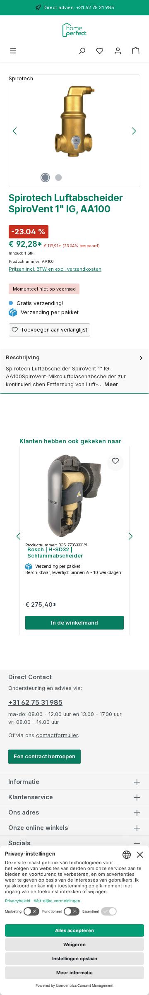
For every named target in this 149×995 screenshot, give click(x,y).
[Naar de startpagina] (74, 29)
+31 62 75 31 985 (35, 702)
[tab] (74, 371)
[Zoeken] (82, 51)
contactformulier (57, 735)
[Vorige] (15, 131)
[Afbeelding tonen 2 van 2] (58, 177)
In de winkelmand (74, 623)
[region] (74, 131)
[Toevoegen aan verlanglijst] (115, 462)
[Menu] (13, 51)
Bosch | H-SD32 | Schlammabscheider (55, 552)
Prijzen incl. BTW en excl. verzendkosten (55, 269)
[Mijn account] (118, 51)
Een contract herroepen (44, 756)
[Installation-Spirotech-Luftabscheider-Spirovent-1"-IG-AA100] (74, 122)
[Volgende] (133, 131)
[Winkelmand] (136, 51)
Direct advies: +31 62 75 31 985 (78, 7)
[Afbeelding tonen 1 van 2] (45, 177)
